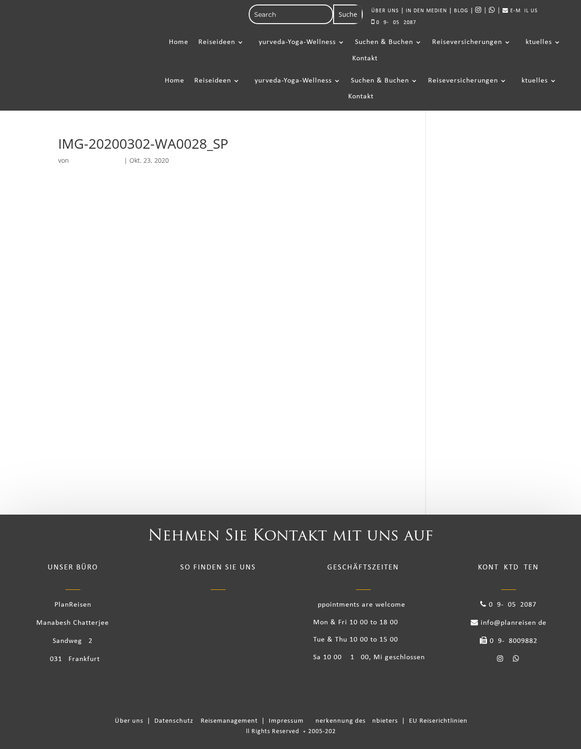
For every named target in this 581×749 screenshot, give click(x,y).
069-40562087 (395, 22)
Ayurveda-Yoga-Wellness (295, 42)
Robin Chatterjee (96, 160)
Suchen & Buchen (384, 42)
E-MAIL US (523, 11)
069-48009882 (512, 641)
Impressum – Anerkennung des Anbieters (334, 721)
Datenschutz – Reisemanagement (207, 721)
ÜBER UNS (385, 11)
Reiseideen (216, 42)
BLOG (461, 11)
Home (178, 42)
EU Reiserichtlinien (438, 721)
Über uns (131, 721)
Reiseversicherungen (467, 42)
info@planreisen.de (512, 623)
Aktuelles (536, 42)
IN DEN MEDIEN (426, 11)
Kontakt (365, 58)
